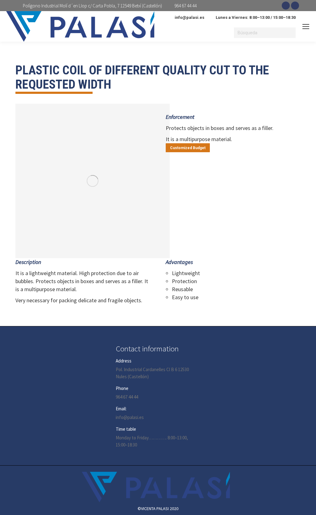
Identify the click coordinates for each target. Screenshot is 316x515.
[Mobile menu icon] (306, 27)
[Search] (290, 32)
